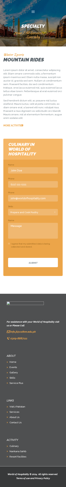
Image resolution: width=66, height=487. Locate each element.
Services (14, 412)
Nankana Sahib (18, 451)
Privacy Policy (42, 478)
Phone (11, 178)
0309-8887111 (18, 338)
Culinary (14, 446)
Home (18, 33)
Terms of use (23, 478)
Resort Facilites (18, 456)
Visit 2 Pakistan (17, 406)
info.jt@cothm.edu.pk (23, 331)
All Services (34, 32)
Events (13, 367)
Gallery (14, 372)
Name (11, 165)
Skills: (10, 206)
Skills (12, 377)
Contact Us (15, 422)
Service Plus (16, 383)
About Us (14, 417)
